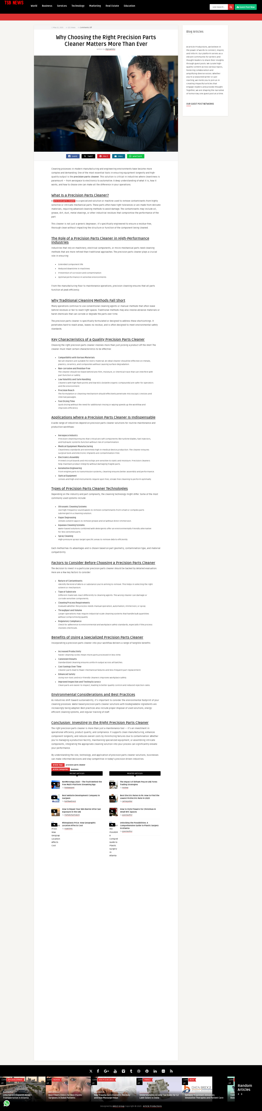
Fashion (56, 1080)
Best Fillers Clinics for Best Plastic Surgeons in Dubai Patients (65, 1096)
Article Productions (152, 1106)
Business (47, 5)
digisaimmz (110, 49)
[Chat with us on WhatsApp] (6, 1104)
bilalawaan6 (69, 788)
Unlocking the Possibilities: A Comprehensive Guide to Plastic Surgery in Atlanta (139, 826)
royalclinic (68, 829)
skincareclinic (54, 1092)
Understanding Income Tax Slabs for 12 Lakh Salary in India (159, 1096)
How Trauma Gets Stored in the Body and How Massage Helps (112, 1096)
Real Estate (112, 5)
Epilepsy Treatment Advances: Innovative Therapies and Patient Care (204, 1096)
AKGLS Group (118, 1106)
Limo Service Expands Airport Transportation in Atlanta (17, 1096)
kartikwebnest (70, 801)
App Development (15, 1080)
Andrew (125, 788)
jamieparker (127, 801)
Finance (147, 1080)
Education (129, 5)
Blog (192, 1080)
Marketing (95, 5)
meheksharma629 (72, 815)
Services (62, 5)
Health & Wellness (106, 1080)
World (34, 5)
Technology (78, 5)
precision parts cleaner (64, 201)
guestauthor (127, 815)
